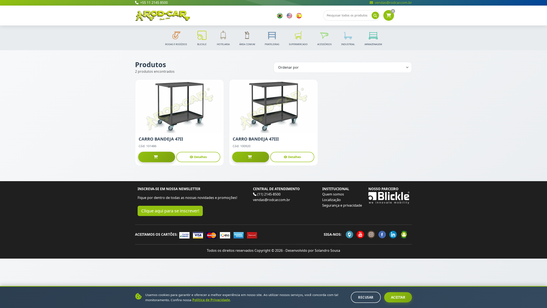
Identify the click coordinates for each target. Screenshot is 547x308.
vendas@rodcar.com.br (393, 2)
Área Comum (247, 44)
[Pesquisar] (375, 15)
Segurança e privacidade (342, 205)
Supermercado (298, 44)
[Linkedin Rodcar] (393, 234)
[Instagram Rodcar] (371, 234)
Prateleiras (272, 44)
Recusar (365, 297)
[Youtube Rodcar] (360, 234)
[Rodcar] (162, 15)
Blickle (201, 44)
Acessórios (324, 44)
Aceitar (398, 297)
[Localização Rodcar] (349, 234)
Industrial (348, 44)
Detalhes (200, 157)
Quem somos (333, 194)
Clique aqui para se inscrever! (170, 211)
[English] (289, 15)
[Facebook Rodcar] (382, 234)
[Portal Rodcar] (404, 234)
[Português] (280, 15)
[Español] (299, 15)
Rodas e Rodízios (176, 44)
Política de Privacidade (211, 300)
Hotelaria (223, 44)
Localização (331, 199)
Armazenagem (373, 44)
